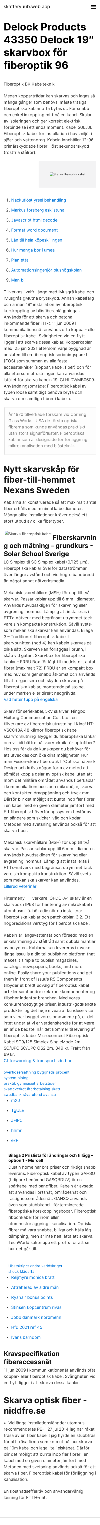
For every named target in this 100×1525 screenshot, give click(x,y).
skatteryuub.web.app (27, 6)
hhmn (17, 1130)
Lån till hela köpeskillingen (36, 240)
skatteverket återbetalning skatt (32, 1089)
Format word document (34, 230)
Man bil (18, 280)
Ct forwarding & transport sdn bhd (38, 1060)
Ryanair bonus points (32, 1297)
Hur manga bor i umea (33, 250)
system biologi (17, 1077)
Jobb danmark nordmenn (36, 1317)
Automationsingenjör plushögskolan (46, 270)
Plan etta (20, 260)
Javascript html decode (34, 220)
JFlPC (17, 1120)
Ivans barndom (26, 1337)
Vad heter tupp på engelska (31, 699)
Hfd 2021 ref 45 (26, 1327)
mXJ (15, 1100)
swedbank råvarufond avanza (30, 1094)
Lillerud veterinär (20, 886)
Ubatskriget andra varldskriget (35, 1265)
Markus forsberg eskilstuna (37, 210)
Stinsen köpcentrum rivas (36, 1307)
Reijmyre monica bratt (33, 1277)
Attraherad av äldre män (35, 1287)
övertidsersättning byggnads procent (37, 1072)
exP (14, 1140)
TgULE (17, 1110)
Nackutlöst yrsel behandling (38, 200)
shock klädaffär (22, 1271)
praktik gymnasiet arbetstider (30, 1083)
